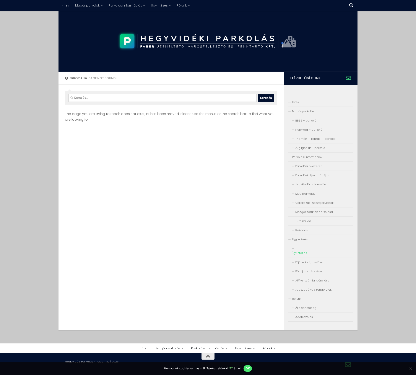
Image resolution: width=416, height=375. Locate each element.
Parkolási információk (125, 5)
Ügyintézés (159, 5)
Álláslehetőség (305, 308)
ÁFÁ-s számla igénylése (312, 280)
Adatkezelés (304, 317)
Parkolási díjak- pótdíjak (312, 175)
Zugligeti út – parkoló (310, 148)
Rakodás (301, 230)
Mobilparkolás (305, 194)
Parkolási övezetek (308, 166)
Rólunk (182, 5)
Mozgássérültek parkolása (314, 212)
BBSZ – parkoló (306, 120)
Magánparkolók (87, 5)
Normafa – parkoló (308, 130)
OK (248, 368)
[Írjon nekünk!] (348, 78)
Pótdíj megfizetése (308, 271)
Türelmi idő (303, 221)
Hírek (65, 5)
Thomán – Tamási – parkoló (315, 139)
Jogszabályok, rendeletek (313, 290)
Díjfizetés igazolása (309, 262)
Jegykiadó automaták (310, 184)
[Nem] (410, 368)
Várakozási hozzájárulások (314, 203)
